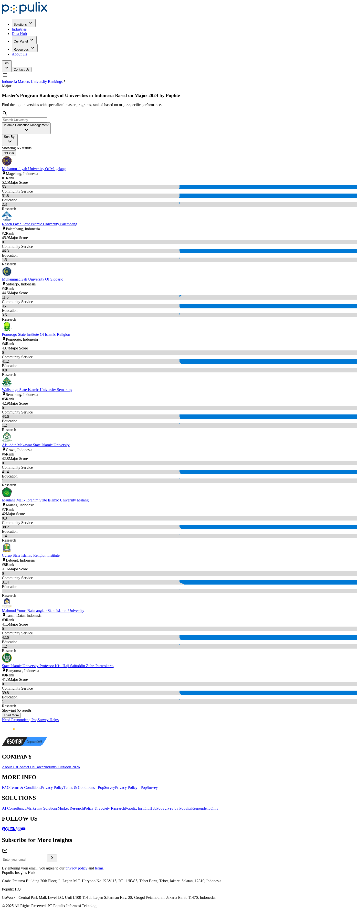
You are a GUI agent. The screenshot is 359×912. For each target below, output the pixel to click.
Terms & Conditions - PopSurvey (89, 787)
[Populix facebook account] (4, 829)
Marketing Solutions (42, 808)
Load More (11, 715)
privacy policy (76, 868)
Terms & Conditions (25, 787)
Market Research (71, 808)
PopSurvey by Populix (173, 808)
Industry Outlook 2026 (62, 767)
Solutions (20, 24)
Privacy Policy (52, 787)
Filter (10, 153)
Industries (19, 29)
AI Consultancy (14, 808)
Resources (21, 49)
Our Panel (21, 41)
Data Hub (19, 34)
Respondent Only (204, 808)
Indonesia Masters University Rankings (32, 81)
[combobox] (26, 128)
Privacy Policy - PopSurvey (136, 787)
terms (99, 868)
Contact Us (22, 69)
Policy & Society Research (104, 808)
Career (39, 767)
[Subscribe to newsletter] (52, 858)
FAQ (6, 787)
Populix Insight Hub (140, 808)
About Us (19, 54)
